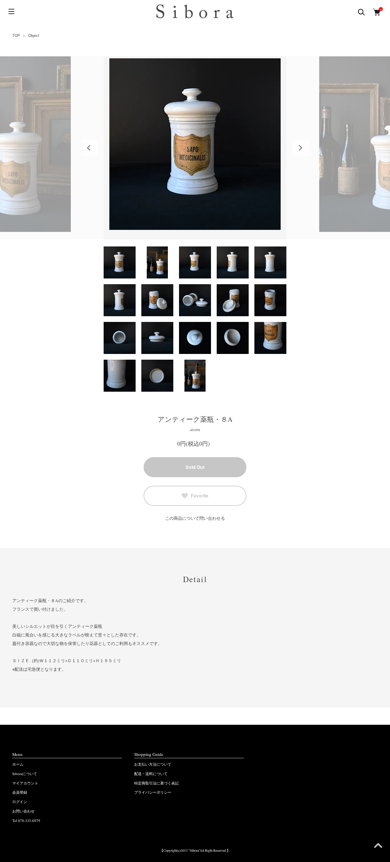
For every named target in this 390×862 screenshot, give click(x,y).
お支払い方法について (152, 764)
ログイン (19, 801)
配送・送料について (151, 773)
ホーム (17, 764)
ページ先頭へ (378, 847)
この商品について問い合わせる (195, 518)
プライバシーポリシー (152, 792)
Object (33, 35)
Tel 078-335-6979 (26, 820)
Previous (89, 147)
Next (300, 147)
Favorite (199, 495)
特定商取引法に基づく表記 (156, 783)
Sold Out (195, 467)
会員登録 (19, 792)
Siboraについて (24, 773)
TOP (16, 35)
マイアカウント (25, 783)
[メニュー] (11, 11)
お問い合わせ (23, 811)
